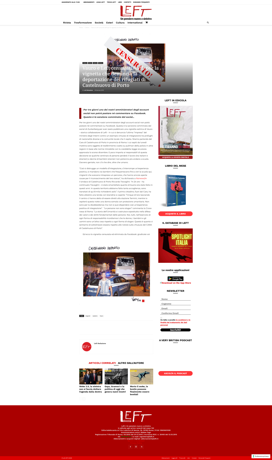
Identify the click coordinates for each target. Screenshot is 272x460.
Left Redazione (88, 90)
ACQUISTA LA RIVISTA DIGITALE (175, 157)
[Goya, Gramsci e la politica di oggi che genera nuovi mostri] (116, 376)
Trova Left (111, 2)
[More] (115, 101)
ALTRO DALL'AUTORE (131, 363)
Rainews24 (141, 178)
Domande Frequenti (141, 2)
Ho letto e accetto (175, 322)
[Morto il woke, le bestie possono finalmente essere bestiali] (141, 376)
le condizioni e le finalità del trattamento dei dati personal (175, 322)
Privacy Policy (136, 443)
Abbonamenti (88, 2)
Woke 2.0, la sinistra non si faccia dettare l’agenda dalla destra (90, 389)
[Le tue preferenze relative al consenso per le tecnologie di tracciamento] (260, 456)
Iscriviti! (175, 329)
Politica (101, 63)
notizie (95, 63)
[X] (101, 101)
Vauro (101, 316)
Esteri (109, 22)
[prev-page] (80, 399)
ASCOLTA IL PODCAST (175, 373)
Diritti (90, 63)
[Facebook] (94, 101)
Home (81, 27)
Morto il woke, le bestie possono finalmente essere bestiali (139, 390)
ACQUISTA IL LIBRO (175, 213)
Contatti (127, 2)
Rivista (67, 22)
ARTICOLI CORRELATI (102, 363)
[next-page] (84, 399)
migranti (87, 316)
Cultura (120, 22)
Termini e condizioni (136, 441)
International (135, 22)
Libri (120, 2)
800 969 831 (126, 437)
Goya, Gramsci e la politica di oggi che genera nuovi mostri (115, 389)
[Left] (136, 12)
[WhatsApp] (108, 101)
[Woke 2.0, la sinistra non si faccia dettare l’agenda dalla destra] (90, 376)
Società (99, 22)
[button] (207, 23)
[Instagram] (136, 447)
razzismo (95, 316)
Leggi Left (100, 2)
